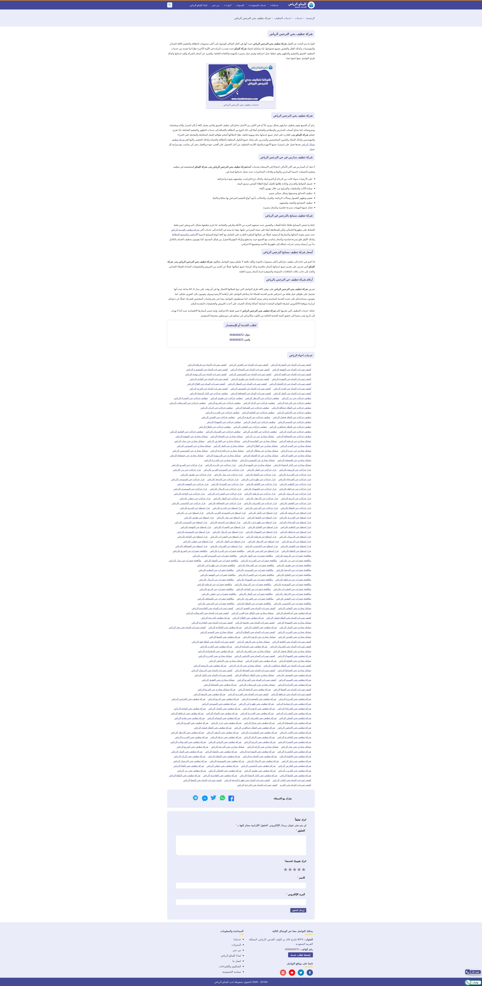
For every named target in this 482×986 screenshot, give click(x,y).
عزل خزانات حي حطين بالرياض (195, 498)
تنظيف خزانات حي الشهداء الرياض (224, 422)
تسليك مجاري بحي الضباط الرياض (294, 670)
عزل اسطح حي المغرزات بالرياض (227, 536)
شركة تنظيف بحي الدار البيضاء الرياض (258, 775)
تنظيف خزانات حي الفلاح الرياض (215, 426)
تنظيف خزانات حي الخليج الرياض (258, 412)
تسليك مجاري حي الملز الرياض (228, 445)
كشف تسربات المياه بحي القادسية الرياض (212, 608)
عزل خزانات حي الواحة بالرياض (189, 493)
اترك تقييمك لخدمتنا (295, 861)
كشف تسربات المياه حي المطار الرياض (247, 383)
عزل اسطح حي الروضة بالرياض (295, 512)
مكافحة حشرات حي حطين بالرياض (218, 593)
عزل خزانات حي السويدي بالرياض (188, 479)
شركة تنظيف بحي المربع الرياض (192, 746)
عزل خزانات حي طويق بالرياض (195, 474)
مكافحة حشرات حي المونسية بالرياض (292, 584)
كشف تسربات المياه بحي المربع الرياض (256, 679)
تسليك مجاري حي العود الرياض (296, 455)
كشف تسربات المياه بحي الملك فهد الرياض (213, 641)
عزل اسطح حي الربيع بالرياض (296, 541)
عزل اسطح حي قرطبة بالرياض (261, 536)
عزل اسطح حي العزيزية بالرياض (295, 517)
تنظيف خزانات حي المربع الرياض (224, 402)
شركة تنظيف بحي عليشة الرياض (221, 751)
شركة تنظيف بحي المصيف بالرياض (294, 675)
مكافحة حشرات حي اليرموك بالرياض (252, 584)
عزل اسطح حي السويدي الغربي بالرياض (226, 512)
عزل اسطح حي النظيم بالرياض (295, 527)
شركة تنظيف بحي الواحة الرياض (190, 708)
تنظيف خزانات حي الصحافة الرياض (294, 436)
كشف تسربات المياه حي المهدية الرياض (291, 379)
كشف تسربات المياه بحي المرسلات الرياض (207, 613)
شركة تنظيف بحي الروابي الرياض (224, 741)
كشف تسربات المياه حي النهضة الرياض (291, 369)
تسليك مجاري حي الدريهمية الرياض (223, 455)
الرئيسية (310, 18)
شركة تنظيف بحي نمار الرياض (296, 761)
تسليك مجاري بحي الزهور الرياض (253, 641)
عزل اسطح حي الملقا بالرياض (296, 550)
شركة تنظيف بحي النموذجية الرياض (257, 751)
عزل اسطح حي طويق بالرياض (199, 517)
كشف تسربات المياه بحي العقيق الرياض (255, 608)
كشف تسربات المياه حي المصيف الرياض (250, 388)
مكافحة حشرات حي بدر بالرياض (295, 560)
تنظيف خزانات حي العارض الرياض (260, 431)
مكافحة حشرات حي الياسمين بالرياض (292, 603)
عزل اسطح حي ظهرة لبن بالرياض (260, 522)
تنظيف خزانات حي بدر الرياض (296, 398)
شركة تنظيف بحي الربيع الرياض (223, 698)
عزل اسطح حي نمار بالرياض (231, 517)
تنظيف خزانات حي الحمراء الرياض (191, 398)
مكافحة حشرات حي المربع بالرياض (190, 550)
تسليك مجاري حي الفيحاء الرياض (226, 436)
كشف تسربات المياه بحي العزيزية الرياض (248, 694)
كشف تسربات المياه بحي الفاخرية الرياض (212, 622)
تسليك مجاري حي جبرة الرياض (296, 450)
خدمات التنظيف (283, 18)
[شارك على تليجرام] (195, 798)
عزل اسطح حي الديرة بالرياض (228, 507)
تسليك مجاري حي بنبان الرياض (189, 441)
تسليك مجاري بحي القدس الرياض (294, 636)
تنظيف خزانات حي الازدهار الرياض (262, 398)
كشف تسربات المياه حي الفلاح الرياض (206, 383)
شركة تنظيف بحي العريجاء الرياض (294, 708)
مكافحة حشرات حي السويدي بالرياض (255, 570)
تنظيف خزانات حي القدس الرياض (218, 417)
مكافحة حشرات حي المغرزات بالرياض (292, 589)
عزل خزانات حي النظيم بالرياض (295, 484)
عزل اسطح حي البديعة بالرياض (225, 522)
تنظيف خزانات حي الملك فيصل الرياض (292, 417)
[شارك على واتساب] (222, 798)
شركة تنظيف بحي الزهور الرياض (222, 732)
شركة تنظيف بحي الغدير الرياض (295, 732)
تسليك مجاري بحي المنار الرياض (295, 627)
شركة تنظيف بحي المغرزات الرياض (293, 713)
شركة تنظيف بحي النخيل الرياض (224, 708)
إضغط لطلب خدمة (300, 955)
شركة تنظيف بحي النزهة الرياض (209, 694)
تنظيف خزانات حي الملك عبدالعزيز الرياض (290, 426)
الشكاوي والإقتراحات (230, 966)
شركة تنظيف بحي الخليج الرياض (295, 756)
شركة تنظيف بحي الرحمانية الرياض (293, 703)
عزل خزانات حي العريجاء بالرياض (294, 479)
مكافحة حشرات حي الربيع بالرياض (216, 589)
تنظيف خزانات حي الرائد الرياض (259, 402)
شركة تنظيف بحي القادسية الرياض (220, 775)
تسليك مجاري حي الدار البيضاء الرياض (292, 464)
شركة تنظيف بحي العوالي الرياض (225, 770)
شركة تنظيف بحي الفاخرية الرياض (294, 737)
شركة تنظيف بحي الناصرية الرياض (294, 751)
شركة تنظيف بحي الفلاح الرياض (248, 617)
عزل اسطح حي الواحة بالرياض (192, 536)
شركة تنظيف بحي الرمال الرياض (263, 761)
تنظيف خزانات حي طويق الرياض (226, 398)
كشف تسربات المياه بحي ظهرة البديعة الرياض (247, 780)
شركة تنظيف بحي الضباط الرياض (220, 684)
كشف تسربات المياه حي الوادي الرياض (209, 379)
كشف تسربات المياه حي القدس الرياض (248, 364)
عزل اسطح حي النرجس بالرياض (263, 550)
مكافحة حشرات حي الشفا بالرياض (221, 560)
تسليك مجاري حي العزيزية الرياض (220, 460)
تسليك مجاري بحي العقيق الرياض (218, 679)
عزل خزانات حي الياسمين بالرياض (189, 503)
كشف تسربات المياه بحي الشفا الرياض (202, 780)
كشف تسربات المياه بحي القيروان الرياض (290, 646)
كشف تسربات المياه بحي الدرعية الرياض (257, 784)
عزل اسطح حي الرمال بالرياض (227, 531)
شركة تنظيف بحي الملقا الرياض (184, 775)
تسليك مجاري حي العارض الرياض (223, 441)
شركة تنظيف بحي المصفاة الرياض (294, 722)
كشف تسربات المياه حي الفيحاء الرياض (250, 369)
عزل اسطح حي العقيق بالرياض (295, 546)
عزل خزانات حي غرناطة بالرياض (295, 488)
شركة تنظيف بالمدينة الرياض (185, 229)
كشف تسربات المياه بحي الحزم (295, 784)
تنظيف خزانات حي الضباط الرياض (252, 407)
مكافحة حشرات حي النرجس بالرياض (216, 603)
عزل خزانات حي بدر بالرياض (187, 469)
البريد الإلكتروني (295, 894)
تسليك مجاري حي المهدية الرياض (254, 464)
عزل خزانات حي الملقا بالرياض (296, 507)
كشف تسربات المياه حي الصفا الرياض (292, 689)
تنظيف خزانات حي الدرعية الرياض (294, 402)
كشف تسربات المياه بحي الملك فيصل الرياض (288, 617)
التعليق (300, 830)
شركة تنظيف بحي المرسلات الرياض (188, 741)
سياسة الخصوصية (231, 971)
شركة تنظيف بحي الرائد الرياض (259, 737)
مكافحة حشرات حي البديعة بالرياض (293, 570)
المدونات (240, 5)
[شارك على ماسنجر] (205, 799)
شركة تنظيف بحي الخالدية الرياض (225, 627)
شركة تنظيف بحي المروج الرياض (295, 698)
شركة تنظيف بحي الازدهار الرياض (187, 732)
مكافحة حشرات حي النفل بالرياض (256, 593)
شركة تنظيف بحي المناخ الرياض (222, 713)
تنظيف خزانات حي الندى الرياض (295, 431)
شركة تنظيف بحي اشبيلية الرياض (251, 646)
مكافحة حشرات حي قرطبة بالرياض (214, 584)
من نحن (215, 5)
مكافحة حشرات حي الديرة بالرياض (227, 550)
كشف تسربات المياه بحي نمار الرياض (187, 627)
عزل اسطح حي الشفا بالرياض (262, 517)
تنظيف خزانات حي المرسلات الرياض (187, 402)
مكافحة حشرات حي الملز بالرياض (256, 555)
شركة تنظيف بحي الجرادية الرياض (294, 684)
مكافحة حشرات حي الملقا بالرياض (254, 603)
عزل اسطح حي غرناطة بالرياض (295, 531)
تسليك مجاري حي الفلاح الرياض (262, 445)
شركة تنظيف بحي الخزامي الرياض (188, 698)
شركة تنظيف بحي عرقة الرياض (225, 737)
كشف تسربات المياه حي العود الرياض (292, 374)
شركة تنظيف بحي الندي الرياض (260, 660)
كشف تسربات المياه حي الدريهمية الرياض (206, 374)
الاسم (301, 877)
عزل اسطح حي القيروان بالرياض (226, 546)
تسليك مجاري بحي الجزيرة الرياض (215, 656)
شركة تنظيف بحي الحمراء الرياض (294, 741)
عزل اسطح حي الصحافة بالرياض (191, 546)
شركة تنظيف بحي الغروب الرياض (294, 770)
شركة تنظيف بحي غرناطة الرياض (187, 713)
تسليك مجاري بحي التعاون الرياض (294, 608)
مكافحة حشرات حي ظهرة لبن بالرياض (216, 565)
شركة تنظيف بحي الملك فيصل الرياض (213, 727)
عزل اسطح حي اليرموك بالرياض (295, 536)
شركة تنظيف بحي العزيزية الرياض (257, 713)
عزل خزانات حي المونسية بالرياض (190, 488)
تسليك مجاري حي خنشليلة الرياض (186, 455)
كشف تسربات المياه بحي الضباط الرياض (255, 670)
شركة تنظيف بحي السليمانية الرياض (215, 651)
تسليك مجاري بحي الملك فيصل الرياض (292, 651)
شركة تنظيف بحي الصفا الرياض (224, 636)
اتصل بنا (236, 961)
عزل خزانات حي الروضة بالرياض (295, 469)
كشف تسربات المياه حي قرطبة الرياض (207, 364)
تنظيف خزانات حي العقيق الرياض (186, 431)
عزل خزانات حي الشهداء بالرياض (260, 488)
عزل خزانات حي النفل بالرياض (228, 498)
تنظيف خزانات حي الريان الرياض (216, 407)
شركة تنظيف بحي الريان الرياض (189, 756)
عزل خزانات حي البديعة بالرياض (223, 479)
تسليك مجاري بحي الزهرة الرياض (259, 636)
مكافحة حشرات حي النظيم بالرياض (216, 570)
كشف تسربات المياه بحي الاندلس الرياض (254, 656)
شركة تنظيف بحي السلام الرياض (224, 756)
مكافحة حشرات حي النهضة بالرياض (217, 574)
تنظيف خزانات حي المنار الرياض (259, 422)
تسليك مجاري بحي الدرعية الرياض (227, 746)
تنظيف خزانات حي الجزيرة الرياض (222, 412)
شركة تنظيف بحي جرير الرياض (226, 722)
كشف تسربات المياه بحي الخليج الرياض (291, 641)
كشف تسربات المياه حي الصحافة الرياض (250, 393)
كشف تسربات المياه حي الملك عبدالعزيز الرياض (287, 665)
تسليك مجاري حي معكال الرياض (262, 450)
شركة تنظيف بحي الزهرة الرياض (259, 708)
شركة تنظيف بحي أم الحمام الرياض (293, 613)
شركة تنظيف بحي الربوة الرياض (260, 741)
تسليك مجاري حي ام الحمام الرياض (260, 455)
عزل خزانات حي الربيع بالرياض (296, 498)
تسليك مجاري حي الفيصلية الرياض (294, 460)
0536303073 (237, 334)
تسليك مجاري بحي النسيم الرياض (216, 632)
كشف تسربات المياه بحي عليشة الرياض (255, 622)
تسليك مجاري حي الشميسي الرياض (190, 450)
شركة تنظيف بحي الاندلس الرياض (294, 727)
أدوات (228, 5)
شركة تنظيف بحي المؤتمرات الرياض (259, 732)
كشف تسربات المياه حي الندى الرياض (292, 388)
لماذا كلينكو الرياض (198, 5)
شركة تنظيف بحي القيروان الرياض (260, 718)
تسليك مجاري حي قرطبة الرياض (295, 441)
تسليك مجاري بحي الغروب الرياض (294, 632)
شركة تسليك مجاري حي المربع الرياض (216, 689)
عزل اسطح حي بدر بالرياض (190, 512)
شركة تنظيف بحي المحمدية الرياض (259, 698)
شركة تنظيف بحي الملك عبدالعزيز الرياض (254, 727)
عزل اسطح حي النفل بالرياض (230, 541)
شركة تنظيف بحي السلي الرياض (295, 718)
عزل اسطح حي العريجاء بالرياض (295, 522)
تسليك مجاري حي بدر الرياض (259, 436)
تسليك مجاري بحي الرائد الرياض (262, 746)
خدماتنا (275, 5)
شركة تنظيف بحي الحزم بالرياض (216, 646)
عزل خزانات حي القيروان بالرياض (260, 503)
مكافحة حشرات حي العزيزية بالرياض (259, 560)
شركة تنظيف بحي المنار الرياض (186, 751)
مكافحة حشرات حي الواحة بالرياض (253, 589)
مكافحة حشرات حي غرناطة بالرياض (293, 579)
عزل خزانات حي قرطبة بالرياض (260, 493)
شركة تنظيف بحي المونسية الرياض (226, 761)
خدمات (298, 18)
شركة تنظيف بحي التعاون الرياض (260, 627)
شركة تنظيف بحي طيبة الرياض (189, 718)
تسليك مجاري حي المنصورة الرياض (257, 460)
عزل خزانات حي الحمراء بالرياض (227, 484)
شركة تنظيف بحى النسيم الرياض (295, 679)
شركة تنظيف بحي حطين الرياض (222, 765)
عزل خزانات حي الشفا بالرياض (260, 474)
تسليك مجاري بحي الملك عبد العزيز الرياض (252, 613)
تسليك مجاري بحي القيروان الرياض (253, 651)
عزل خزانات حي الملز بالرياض (262, 469)
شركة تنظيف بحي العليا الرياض (188, 765)
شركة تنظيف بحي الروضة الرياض (209, 665)
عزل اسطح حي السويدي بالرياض (191, 522)
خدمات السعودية (258, 5)
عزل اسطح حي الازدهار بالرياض (263, 541)
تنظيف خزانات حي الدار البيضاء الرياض (209, 393)
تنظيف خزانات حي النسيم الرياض (294, 422)
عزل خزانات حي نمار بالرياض (228, 474)
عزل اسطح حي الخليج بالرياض (263, 527)
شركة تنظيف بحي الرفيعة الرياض (254, 689)
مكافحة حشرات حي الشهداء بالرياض (254, 579)
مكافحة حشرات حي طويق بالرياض (294, 565)
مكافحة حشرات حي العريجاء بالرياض (256, 565)
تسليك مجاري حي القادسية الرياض (260, 441)
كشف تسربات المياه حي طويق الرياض (250, 379)
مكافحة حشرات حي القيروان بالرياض (254, 598)
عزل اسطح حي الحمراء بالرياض (229, 527)
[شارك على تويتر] (213, 798)
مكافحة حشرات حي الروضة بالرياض (293, 555)
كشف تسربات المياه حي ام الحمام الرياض (290, 383)
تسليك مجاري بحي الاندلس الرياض (226, 660)
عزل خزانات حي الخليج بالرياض (261, 484)
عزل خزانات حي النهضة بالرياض (193, 484)
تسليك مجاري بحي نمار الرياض (296, 746)
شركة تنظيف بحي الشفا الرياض (295, 775)
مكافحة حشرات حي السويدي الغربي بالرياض (215, 555)
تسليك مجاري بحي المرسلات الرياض (257, 684)
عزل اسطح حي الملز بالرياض (262, 512)
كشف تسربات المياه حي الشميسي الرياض (250, 374)
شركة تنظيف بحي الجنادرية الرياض (260, 756)
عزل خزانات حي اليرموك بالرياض (294, 493)
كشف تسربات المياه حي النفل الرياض (292, 393)
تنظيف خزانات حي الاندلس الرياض (294, 412)
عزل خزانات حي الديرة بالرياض (220, 464)
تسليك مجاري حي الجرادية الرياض (227, 450)
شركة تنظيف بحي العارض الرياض (294, 765)
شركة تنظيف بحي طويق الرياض (260, 770)
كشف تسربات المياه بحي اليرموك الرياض (211, 670)
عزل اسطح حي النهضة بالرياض (195, 527)
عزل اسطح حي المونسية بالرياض (193, 531)
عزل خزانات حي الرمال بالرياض (225, 488)
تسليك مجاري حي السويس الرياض (194, 445)
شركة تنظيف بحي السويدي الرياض (219, 703)
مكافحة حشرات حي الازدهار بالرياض (293, 593)
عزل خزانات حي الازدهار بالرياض (262, 498)
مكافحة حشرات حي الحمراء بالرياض (256, 574)
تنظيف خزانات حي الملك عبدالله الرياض (291, 407)
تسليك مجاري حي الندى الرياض (295, 445)
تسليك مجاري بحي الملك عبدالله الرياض (254, 675)
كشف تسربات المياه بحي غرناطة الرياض (291, 694)
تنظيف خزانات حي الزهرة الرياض (253, 417)
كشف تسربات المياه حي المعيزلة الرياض (291, 364)
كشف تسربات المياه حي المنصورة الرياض (207, 369)
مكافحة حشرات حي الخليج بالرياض (294, 574)
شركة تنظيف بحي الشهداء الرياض (294, 656)
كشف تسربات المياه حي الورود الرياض (208, 388)
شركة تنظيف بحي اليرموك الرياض (190, 761)
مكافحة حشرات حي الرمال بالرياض (216, 579)
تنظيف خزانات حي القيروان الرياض (223, 431)
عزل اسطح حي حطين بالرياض (198, 541)
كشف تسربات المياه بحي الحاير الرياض (292, 780)
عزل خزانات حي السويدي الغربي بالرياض (223, 469)
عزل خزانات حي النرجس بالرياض (261, 507)
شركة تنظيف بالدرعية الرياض (215, 617)
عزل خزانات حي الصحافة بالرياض (224, 503)
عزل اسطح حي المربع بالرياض (195, 507)
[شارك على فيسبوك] (231, 799)
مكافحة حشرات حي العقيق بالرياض (293, 598)
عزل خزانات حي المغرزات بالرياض (224, 493)
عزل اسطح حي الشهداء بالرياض (261, 531)
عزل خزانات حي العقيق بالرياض (295, 503)
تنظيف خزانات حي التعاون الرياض (250, 426)
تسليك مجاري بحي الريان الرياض (245, 665)
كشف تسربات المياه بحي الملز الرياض (213, 675)
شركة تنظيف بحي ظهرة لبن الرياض (256, 703)
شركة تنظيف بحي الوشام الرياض (223, 718)
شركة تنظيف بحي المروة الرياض (192, 722)
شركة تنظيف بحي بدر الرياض (191, 770)
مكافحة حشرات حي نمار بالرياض (185, 560)
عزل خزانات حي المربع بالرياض (186, 464)
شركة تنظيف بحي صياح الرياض (259, 722)
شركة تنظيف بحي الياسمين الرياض (258, 765)
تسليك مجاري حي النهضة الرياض (191, 436)
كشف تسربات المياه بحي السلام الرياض (255, 632)
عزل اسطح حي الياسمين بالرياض (261, 546)
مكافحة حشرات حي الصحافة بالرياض (215, 598)
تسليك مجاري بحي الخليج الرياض (295, 660)
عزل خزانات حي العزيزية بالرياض (295, 474)
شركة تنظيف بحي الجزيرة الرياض (191, 737)
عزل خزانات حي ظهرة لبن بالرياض (258, 479)
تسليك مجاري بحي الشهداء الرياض (294, 622)
